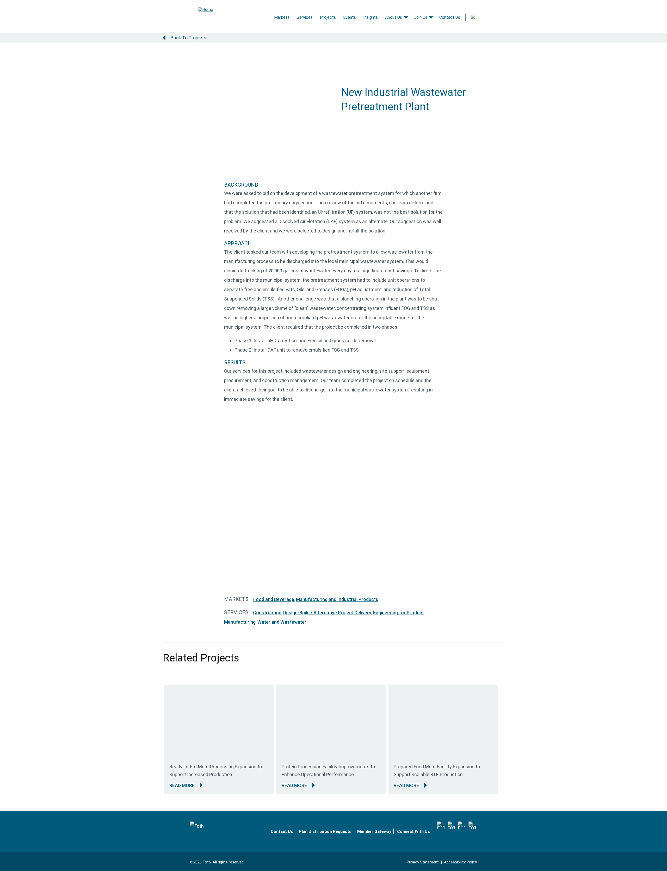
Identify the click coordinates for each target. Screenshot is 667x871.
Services (305, 17)
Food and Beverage (273, 599)
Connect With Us (413, 831)
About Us (393, 17)
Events (349, 17)
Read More (182, 785)
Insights (370, 17)
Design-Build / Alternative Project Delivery (327, 612)
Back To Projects (188, 37)
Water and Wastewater (281, 622)
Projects (328, 17)
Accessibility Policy (460, 862)
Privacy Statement (423, 862)
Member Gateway (374, 831)
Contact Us (449, 17)
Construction (267, 612)
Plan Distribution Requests (325, 831)
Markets (281, 17)
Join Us (420, 17)
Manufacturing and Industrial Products (337, 599)
